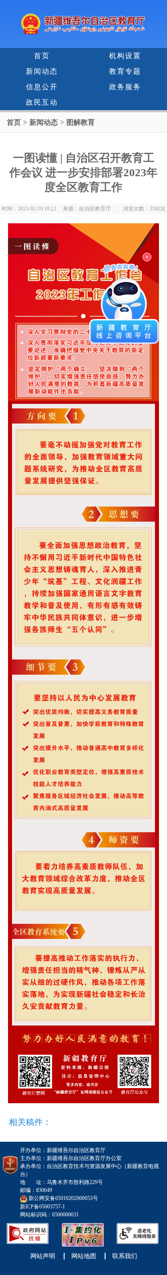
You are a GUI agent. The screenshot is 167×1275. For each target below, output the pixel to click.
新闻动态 (42, 71)
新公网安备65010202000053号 (63, 1198)
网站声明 (42, 1256)
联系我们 (124, 1256)
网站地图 (83, 1256)
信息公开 (42, 87)
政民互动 (42, 102)
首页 (42, 55)
